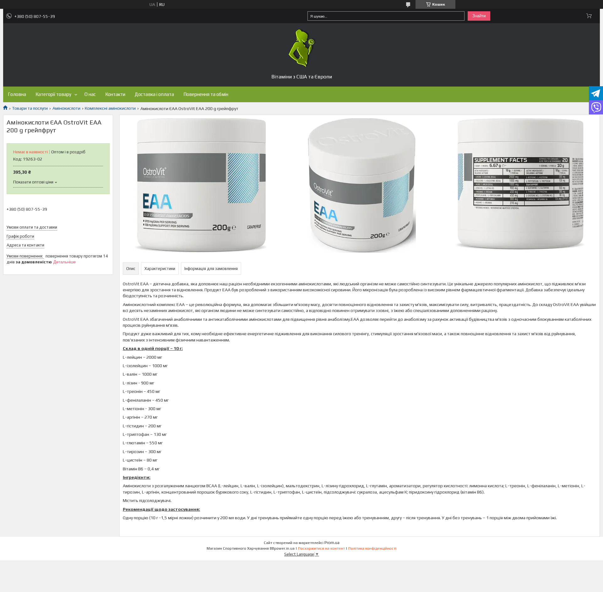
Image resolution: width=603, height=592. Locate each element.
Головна (17, 94)
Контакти (115, 94)
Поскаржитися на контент (321, 548)
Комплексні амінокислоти (110, 108)
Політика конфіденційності (372, 548)
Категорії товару (53, 94)
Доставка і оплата (154, 94)
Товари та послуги (30, 108)
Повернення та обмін (205, 94)
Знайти (479, 15)
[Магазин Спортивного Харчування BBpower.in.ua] (301, 48)
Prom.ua (332, 542)
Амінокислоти (66, 108)
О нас (90, 94)
